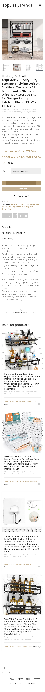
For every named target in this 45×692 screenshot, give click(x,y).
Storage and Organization (26, 112)
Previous (3, 37)
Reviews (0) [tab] (7, 238)
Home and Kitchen (8, 109)
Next (41, 37)
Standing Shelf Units (9, 112)
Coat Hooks (8, 554)
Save (16, 215)
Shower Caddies (25, 394)
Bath (6, 392)
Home (2, 668)
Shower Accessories (11, 394)
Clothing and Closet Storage (14, 472)
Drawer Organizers (30, 472)
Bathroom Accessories (16, 392)
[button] (39, 646)
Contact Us (5, 672)
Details (12, 163)
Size (4, 171)
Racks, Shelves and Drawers (26, 109)
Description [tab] (7, 227)
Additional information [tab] (13, 232)
